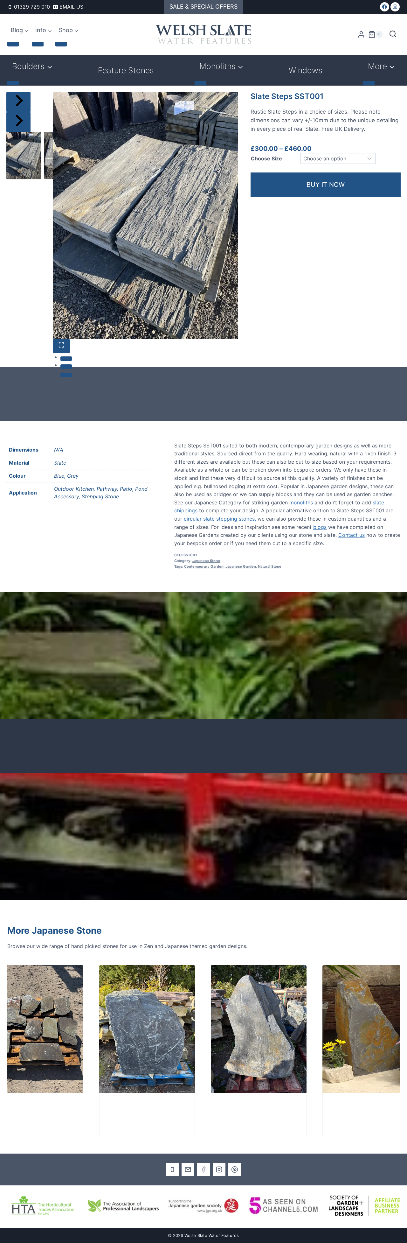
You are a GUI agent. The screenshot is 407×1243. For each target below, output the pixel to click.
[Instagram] (395, 6)
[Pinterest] (234, 1169)
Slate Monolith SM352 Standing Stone (200, 1109)
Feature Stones (126, 70)
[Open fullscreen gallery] (61, 346)
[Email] (188, 1169)
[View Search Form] (393, 34)
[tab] (66, 358)
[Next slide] (18, 122)
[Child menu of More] (369, 83)
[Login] (361, 34)
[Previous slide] (18, 102)
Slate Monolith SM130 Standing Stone (323, 1109)
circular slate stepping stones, (220, 519)
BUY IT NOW (326, 184)
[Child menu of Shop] (61, 44)
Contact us (351, 535)
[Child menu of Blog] (13, 44)
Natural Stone (269, 566)
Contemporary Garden (204, 566)
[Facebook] (384, 6)
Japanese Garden (240, 566)
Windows (305, 70)
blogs (320, 527)
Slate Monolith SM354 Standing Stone (88, 1109)
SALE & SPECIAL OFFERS (203, 6)
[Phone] (172, 1169)
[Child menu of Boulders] (13, 83)
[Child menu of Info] (38, 44)
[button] (23, 155)
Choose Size (266, 158)
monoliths (301, 502)
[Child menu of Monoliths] (200, 83)
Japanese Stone (206, 560)
